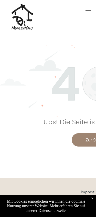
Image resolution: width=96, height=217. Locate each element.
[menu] (88, 10)
